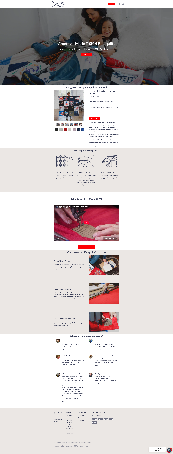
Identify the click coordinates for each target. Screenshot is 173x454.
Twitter (81, 417)
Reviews (105, 4)
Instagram (82, 420)
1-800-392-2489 (85, 4)
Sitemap (67, 431)
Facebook (82, 415)
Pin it (107, 419)
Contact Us (68, 426)
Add (112, 419)
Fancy (95, 422)
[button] (169, 450)
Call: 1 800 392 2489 (70, 428)
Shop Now (86, 54)
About (92, 4)
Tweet (95, 419)
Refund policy (69, 435)
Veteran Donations (99, 4)
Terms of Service (69, 433)
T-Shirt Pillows (69, 417)
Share (101, 419)
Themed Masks (69, 420)
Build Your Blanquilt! (86, 246)
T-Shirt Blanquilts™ (70, 415)
